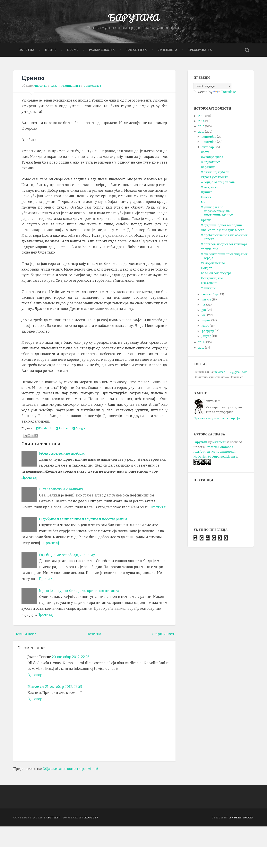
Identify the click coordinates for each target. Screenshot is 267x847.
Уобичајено (209, 249)
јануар (206, 336)
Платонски (209, 283)
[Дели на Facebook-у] (36, 436)
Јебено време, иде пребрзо (62, 453)
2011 (201, 342)
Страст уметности (214, 177)
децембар (209, 136)
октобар (208, 147)
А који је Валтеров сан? (218, 182)
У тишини (208, 288)
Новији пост (25, 634)
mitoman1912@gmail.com (230, 372)
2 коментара (92, 85)
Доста (205, 152)
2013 (201, 126)
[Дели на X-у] (33, 436)
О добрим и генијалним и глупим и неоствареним (83, 519)
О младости (209, 187)
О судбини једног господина (222, 225)
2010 (201, 347)
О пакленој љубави (215, 172)
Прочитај (29, 477)
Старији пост (163, 634)
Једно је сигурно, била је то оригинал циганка (79, 591)
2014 (201, 121)
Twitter (63, 428)
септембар (210, 294)
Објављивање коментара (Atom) (70, 769)
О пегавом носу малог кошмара (224, 244)
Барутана (201, 442)
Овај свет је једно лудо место (222, 230)
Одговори (36, 675)
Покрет (206, 268)
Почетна (26, 50)
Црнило (33, 78)
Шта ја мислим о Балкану (61, 489)
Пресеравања (199, 50)
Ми (203, 202)
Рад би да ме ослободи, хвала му (67, 555)
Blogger (91, 817)
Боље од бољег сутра (216, 273)
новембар (209, 142)
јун (204, 310)
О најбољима (210, 162)
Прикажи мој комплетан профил (218, 418)
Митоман (36, 686)
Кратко (206, 220)
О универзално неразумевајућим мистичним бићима (217, 211)
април (206, 320)
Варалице (208, 167)
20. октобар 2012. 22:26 (70, 657)
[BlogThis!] (29, 436)
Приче (50, 50)
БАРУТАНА (133, 17)
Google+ (81, 428)
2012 (201, 131)
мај (204, 315)
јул (204, 305)
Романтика (136, 50)
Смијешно (167, 50)
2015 (201, 116)
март (205, 325)
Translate (228, 92)
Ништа (206, 197)
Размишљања (102, 50)
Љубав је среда (212, 157)
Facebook (45, 428)
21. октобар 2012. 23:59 (63, 686)
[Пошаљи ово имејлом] (25, 436)
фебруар (208, 331)
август (206, 299)
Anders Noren (241, 817)
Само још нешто (213, 263)
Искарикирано (212, 278)
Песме (72, 50)
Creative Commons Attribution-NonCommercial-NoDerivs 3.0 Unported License (215, 451)
